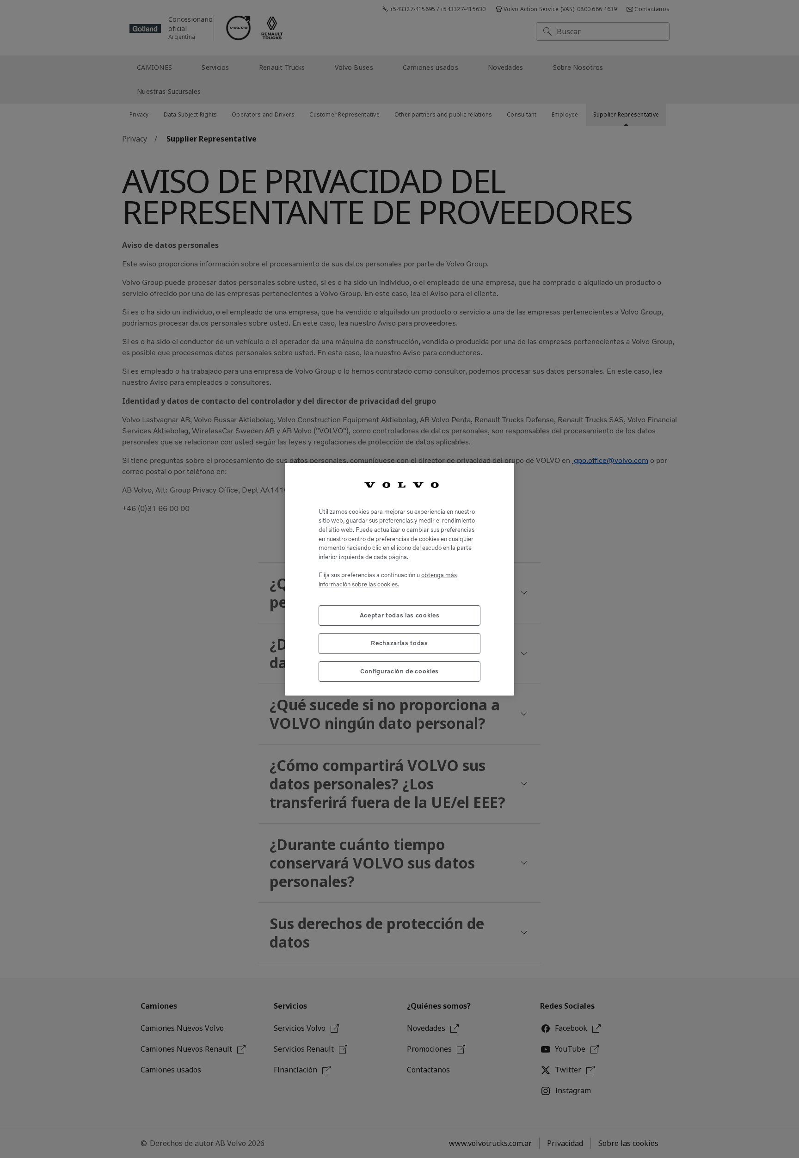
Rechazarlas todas (399, 643)
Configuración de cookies (399, 670)
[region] (399, 579)
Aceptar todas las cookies (399, 614)
